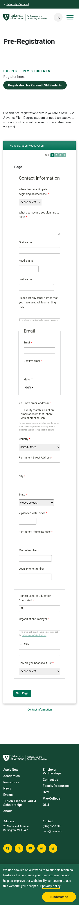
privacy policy (51, 886)
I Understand (59, 897)
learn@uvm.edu (52, 831)
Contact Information (39, 709)
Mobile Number (28, 550)
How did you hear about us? (35, 663)
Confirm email (32, 360)
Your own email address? (34, 403)
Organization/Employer (33, 619)
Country (23, 439)
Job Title (24, 644)
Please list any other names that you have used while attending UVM (38, 302)
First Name (25, 242)
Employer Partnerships (52, 771)
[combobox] (39, 608)
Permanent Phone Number (35, 531)
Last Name (25, 279)
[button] (58, 17)
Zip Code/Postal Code (32, 513)
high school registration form (34, 635)
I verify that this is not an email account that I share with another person (37, 414)
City (21, 476)
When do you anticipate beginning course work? (33, 192)
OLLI (46, 805)
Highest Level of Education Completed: (35, 598)
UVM (46, 792)
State (22, 494)
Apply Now (10, 769)
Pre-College (51, 798)
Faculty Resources (56, 786)
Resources (11, 782)
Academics (11, 776)
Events (8, 794)
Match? (28, 379)
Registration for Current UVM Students (35, 85)
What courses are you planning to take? (39, 215)
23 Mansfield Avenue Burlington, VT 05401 (16, 828)
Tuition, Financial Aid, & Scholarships (19, 803)
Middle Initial (26, 260)
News (7, 788)
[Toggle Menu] (70, 17)
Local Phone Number (31, 568)
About (7, 811)
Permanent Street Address (35, 457)
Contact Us (50, 779)
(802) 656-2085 (52, 826)
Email (27, 342)
